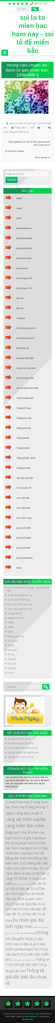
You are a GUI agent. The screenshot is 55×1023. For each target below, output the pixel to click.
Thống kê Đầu (22, 438)
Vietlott (11, 645)
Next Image (41, 157)
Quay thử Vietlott (24, 557)
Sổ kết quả (13, 640)
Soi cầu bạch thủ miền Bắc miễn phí (27, 954)
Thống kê (20, 318)
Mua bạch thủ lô (31, 949)
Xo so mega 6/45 (24, 278)
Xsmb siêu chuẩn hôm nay (20, 595)
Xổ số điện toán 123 (25, 338)
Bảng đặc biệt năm (19, 858)
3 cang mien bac (18, 802)
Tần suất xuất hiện (24, 478)
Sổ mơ (19, 567)
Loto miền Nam (23, 508)
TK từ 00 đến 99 (23, 487)
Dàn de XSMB (34, 893)
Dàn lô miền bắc (23, 909)
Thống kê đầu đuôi (24, 398)
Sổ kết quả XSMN (24, 248)
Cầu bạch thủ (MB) (25, 358)
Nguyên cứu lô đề (16, 618)
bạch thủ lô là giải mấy (22, 838)
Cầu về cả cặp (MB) (25, 378)
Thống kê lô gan (23, 408)
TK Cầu (11, 654)
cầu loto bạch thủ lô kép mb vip (23, 747)
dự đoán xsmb (29, 933)
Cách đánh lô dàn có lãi (23, 873)
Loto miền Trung (24, 518)
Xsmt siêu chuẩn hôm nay (20, 604)
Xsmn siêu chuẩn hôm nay (20, 608)
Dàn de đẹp (22, 904)
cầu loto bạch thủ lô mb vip (21, 757)
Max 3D (19, 298)
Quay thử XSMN (23, 537)
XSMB (19, 198)
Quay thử (12, 668)
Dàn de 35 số (28, 888)
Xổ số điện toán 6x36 (26, 328)
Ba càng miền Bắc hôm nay (25, 825)
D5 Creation (31, 1016)
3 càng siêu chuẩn (26, 813)
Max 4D (19, 308)
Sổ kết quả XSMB (24, 238)
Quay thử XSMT (23, 547)
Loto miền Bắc (22, 497)
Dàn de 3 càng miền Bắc (21, 884)
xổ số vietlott (22, 268)
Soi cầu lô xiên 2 (16, 960)
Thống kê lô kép (23, 428)
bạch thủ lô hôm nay (29, 832)
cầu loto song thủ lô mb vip (21, 743)
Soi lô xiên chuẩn (29, 960)
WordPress (27, 1019)
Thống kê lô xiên (24, 418)
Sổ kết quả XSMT (24, 258)
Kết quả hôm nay (16, 636)
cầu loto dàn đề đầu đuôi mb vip (23, 752)
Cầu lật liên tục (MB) (26, 368)
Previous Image (15, 151)
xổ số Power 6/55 (24, 288)
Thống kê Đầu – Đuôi (25, 458)
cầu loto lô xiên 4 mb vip (19, 738)
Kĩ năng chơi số (15, 613)
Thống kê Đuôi (23, 448)
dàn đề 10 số (15, 914)
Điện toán (12, 650)
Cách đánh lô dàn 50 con (31, 868)
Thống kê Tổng (23, 468)
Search (11, 179)
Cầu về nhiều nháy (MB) (27, 388)
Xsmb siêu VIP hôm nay (19, 599)
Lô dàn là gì (27, 944)
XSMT (19, 218)
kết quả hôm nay (24, 228)
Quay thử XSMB (23, 528)
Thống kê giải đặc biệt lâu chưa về (26, 976)
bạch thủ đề (35, 853)
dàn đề (41, 909)
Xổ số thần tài (22, 348)
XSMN (19, 208)
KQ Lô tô (12, 663)
